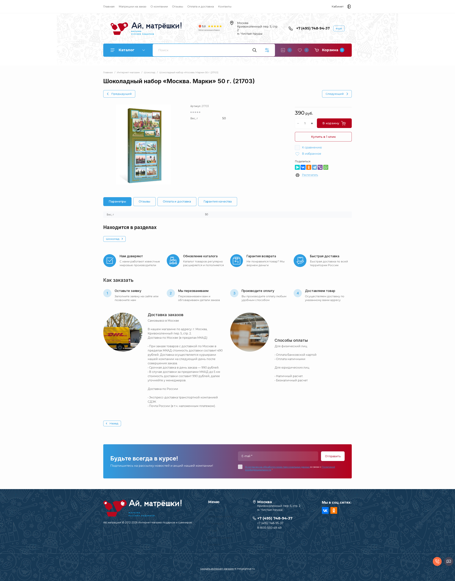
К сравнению (312, 147)
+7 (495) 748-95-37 (270, 523)
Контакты (224, 6)
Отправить (333, 456)
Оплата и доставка (200, 6)
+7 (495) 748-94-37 (313, 28)
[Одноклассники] (308, 167)
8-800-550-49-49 (269, 527)
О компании (159, 6)
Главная (108, 6)
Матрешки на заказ (132, 6)
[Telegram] (314, 167)
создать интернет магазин (217, 568)
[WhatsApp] (325, 167)
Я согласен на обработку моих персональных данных (277, 466)
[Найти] (254, 50)
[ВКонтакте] (303, 167)
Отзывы (177, 6)
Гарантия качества (218, 201)
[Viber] (320, 167)
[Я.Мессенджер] (297, 167)
